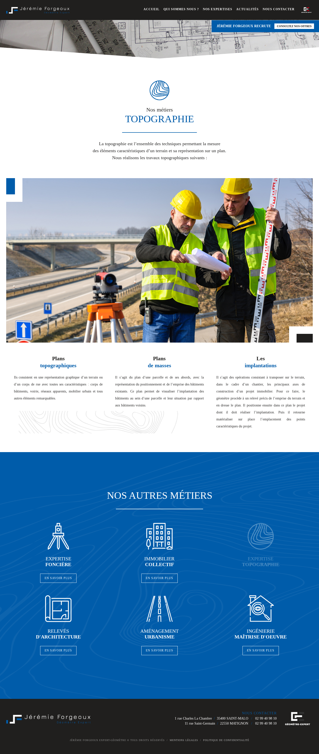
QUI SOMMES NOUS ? (181, 9)
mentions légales (184, 740)
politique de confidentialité (226, 740)
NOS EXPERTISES (217, 9)
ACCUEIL (152, 9)
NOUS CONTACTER (279, 9)
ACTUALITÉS (247, 9)
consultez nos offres (294, 26)
